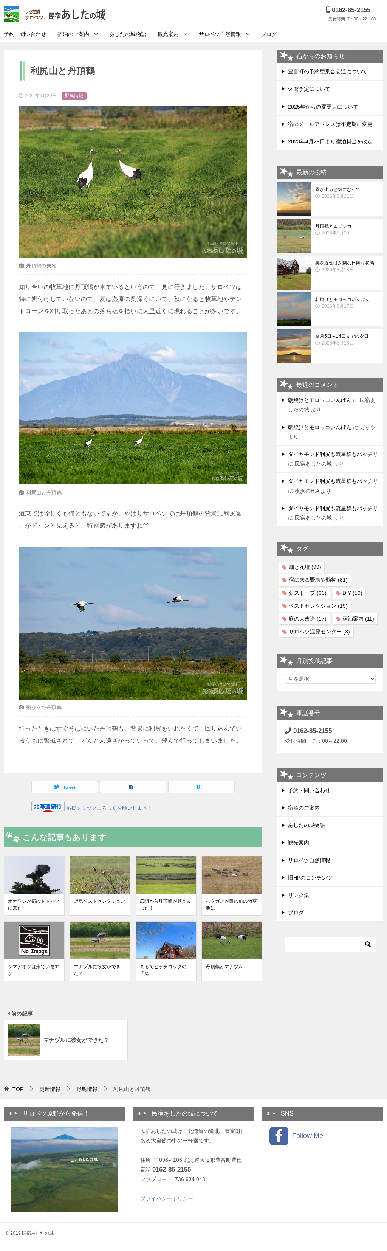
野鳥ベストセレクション (99, 901)
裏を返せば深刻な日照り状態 (344, 266)
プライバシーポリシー (166, 1198)
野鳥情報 (74, 95)
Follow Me (305, 1135)
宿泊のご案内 (73, 34)
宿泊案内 (358, 619)
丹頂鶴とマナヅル (224, 966)
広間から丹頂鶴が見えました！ (165, 905)
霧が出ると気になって (338, 193)
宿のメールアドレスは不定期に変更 (330, 124)
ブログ (269, 34)
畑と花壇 (305, 567)
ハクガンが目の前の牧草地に (231, 905)
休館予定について (309, 89)
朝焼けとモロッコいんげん (342, 303)
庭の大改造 (308, 619)
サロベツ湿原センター (319, 632)
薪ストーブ (308, 593)
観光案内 (168, 34)
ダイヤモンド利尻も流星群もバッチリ (333, 454)
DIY (352, 593)
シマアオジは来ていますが (33, 970)
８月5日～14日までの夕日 (341, 340)
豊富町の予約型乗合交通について (327, 71)
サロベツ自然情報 (220, 34)
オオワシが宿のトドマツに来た (33, 905)
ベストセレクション (318, 606)
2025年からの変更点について (323, 107)
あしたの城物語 (127, 34)
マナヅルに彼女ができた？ (97, 970)
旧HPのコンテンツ (310, 878)
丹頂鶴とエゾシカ (334, 230)
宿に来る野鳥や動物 (318, 580)
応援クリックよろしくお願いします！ (108, 808)
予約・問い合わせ (25, 34)
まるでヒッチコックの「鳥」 (163, 970)
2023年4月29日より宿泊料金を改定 (330, 141)
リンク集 (298, 895)
